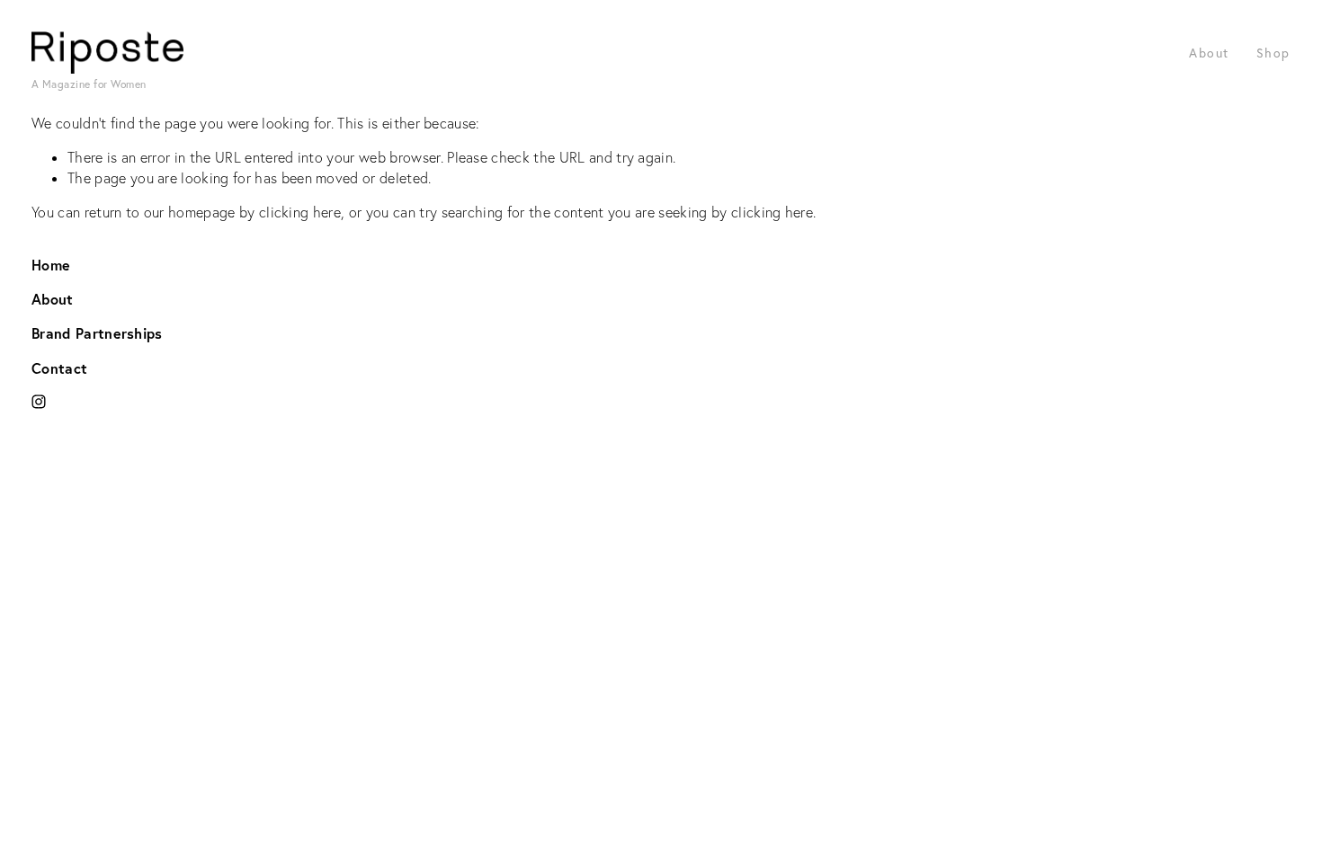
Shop (1273, 53)
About (1209, 53)
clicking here (300, 212)
